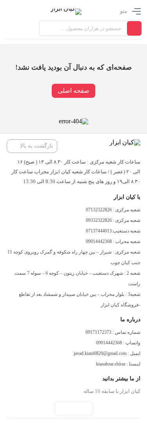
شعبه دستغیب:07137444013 (113, 231)
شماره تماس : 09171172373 (112, 332)
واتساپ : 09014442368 (118, 343)
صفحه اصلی (73, 90)
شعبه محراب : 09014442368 (113, 241)
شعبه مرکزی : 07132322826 (113, 209)
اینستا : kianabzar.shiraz (118, 364)
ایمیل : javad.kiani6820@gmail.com (107, 353)
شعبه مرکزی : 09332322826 (113, 220)
